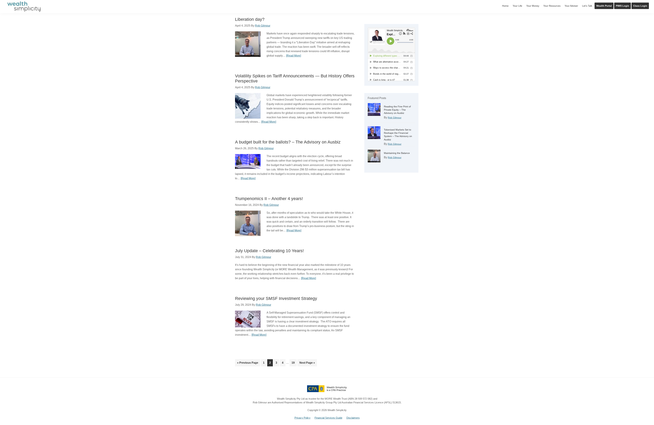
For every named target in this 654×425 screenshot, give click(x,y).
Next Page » (307, 363)
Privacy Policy (302, 417)
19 (294, 362)
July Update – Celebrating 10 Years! (269, 250)
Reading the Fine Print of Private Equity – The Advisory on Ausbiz (397, 109)
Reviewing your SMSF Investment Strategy (276, 298)
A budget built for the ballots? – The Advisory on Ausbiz (288, 142)
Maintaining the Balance (397, 153)
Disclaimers (353, 417)
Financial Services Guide (328, 417)
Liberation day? (249, 19)
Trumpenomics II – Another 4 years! (269, 198)
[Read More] (293, 55)
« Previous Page (247, 363)
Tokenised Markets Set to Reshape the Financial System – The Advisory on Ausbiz (398, 134)
